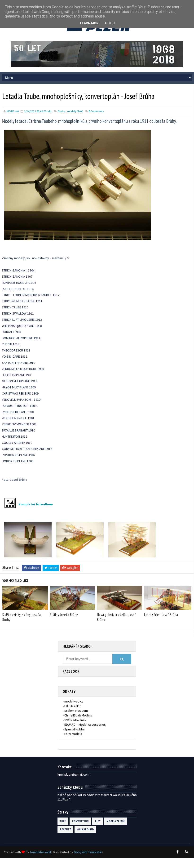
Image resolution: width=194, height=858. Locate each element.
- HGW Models (72, 734)
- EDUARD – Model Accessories (84, 724)
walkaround (85, 829)
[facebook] (177, 852)
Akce (63, 821)
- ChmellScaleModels (77, 715)
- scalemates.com (75, 710)
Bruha (61, 111)
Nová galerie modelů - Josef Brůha (116, 617)
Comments (96, 111)
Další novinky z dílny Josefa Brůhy (21, 617)
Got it (110, 23)
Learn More (90, 23)
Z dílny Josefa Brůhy (64, 614)
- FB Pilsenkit (72, 706)
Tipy (98, 821)
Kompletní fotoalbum (35, 504)
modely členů (75, 111)
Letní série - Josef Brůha (161, 614)
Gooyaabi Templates (88, 852)
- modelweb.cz (73, 701)
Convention (80, 821)
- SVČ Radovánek (74, 720)
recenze (65, 829)
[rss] (186, 852)
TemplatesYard (40, 852)
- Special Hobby (74, 729)
